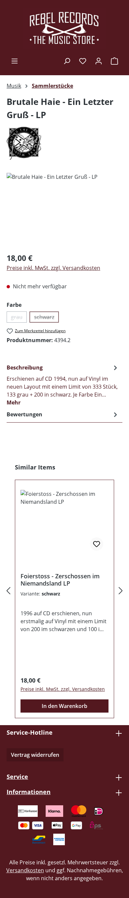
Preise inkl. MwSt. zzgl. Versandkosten (53, 268)
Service (17, 777)
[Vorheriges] (8, 590)
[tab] (63, 384)
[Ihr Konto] (99, 60)
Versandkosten (25, 870)
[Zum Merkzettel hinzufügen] (96, 544)
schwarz (46, 318)
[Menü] (14, 60)
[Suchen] (67, 60)
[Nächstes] (121, 590)
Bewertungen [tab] (24, 414)
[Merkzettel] (83, 60)
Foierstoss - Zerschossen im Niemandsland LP (60, 579)
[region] (64, 210)
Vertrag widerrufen (35, 754)
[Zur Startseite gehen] (64, 28)
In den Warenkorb (64, 706)
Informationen (29, 792)
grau (19, 318)
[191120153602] (64, 210)
